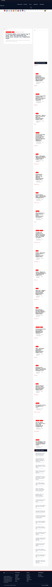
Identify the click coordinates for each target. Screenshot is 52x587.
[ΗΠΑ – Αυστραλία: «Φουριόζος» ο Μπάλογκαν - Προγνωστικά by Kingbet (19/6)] (40, 341)
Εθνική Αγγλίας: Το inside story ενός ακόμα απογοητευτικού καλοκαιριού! (40, 215)
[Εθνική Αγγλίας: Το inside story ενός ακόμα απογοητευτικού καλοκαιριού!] (40, 205)
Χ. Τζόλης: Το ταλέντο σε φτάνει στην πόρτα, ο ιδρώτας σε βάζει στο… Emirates (40, 500)
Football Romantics (29, 579)
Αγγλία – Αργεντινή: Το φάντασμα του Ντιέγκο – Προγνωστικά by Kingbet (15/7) (40, 522)
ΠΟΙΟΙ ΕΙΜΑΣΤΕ (42, 4)
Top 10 (27, 581)
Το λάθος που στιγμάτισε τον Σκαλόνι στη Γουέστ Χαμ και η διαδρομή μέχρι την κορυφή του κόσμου (40, 235)
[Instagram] (47, 1)
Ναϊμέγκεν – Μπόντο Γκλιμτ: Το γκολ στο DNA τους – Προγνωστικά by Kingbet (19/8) (40, 472)
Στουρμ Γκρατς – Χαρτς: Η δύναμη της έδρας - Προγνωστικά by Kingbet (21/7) (41, 196)
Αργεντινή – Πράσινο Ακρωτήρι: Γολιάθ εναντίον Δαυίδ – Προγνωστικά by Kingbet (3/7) (41, 533)
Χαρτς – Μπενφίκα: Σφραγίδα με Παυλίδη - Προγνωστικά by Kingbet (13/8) (41, 158)
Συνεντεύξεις (28, 576)
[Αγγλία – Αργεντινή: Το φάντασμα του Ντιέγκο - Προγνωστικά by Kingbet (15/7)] (40, 245)
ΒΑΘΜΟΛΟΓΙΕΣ (36, 4)
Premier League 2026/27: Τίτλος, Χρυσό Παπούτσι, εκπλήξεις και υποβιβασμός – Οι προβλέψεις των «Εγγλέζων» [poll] (40, 460)
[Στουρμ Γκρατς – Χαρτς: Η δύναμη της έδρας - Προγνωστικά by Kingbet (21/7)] (40, 187)
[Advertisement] (26, 18)
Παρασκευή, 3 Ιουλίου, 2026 (39, 535)
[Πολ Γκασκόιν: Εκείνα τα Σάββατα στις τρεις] (40, 397)
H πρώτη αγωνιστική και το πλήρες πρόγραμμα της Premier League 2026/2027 (41, 331)
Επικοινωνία (40, 574)
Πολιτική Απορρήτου (41, 576)
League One (16, 576)
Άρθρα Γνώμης (29, 577)
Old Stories (28, 578)
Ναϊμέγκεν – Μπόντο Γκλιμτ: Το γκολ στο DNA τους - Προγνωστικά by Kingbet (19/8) (41, 117)
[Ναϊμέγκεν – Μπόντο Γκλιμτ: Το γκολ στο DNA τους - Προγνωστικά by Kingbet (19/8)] (40, 108)
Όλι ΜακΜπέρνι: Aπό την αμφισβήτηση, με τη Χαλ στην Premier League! (41, 443)
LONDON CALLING (19, 4)
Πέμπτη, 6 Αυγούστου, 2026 (39, 491)
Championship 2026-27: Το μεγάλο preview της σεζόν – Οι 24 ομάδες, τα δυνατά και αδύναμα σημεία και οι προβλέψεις (40, 137)
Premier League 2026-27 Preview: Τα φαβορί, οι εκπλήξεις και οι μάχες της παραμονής (41, 98)
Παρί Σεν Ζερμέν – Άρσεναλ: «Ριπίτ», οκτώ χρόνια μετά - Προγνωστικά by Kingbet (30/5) (40, 387)
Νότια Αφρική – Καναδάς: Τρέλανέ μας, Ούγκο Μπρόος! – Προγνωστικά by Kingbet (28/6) (41, 539)
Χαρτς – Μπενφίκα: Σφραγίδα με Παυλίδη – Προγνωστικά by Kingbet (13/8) (40, 484)
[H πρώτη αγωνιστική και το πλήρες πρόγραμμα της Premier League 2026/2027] (40, 321)
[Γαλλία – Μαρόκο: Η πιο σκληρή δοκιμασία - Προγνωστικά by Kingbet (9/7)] (40, 264)
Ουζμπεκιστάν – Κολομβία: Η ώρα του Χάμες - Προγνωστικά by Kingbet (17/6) (41, 369)
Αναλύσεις (28, 575)
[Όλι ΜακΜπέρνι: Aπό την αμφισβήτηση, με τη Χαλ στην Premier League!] (40, 434)
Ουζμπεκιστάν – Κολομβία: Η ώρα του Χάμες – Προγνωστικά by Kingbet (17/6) (41, 556)
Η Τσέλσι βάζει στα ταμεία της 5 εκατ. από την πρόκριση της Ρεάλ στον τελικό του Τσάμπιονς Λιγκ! (18, 36)
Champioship (17, 575)
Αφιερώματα (37, 230)
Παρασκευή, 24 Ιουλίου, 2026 (39, 502)
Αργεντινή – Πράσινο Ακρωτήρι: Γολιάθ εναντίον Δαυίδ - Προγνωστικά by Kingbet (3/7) (41, 292)
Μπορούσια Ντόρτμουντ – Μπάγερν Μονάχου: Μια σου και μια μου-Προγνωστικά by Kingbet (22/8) (40, 78)
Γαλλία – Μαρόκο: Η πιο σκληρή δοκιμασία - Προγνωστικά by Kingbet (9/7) (41, 274)
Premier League (17, 574)
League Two (16, 577)
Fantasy (28, 580)
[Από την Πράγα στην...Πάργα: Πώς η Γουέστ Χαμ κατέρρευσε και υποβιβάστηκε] (40, 415)
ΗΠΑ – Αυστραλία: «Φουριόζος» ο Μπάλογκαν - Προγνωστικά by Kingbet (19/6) (40, 350)
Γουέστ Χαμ (41, 230)
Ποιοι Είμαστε (40, 575)
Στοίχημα (37, 113)
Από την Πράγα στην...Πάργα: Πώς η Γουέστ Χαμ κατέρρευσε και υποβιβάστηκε (40, 424)
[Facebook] (45, 1)
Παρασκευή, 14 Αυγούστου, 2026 (40, 480)
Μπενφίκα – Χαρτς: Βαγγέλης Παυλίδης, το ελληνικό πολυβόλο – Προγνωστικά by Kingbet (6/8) (40, 489)
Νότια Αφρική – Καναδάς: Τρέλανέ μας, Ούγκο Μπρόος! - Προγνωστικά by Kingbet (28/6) (41, 311)
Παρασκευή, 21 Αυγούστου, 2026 (40, 462)
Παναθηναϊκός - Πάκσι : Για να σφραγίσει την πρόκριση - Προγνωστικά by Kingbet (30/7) (39, 177)
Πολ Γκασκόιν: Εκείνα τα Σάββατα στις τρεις (41, 406)
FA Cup (16, 580)
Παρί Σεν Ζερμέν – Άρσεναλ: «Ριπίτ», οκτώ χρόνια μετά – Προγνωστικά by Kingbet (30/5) (40, 561)
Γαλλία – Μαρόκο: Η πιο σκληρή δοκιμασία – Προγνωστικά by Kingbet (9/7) (40, 528)
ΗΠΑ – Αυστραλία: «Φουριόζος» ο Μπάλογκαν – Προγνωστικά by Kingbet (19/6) (41, 550)
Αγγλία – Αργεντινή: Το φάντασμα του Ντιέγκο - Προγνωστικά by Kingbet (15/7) (40, 254)
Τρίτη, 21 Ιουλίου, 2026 (39, 508)
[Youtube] (49, 1)
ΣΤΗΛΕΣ (30, 4)
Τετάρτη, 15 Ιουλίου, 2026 (39, 518)
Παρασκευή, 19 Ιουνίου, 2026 (39, 546)
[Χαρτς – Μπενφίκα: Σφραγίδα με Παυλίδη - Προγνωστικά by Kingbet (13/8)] (40, 148)
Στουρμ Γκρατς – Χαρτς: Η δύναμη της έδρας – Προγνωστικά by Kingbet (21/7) (40, 506)
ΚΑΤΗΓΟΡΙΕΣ (25, 4)
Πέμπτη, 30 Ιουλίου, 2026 (39, 497)
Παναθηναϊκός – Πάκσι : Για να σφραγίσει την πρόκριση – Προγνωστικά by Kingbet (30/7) (40, 495)
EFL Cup (16, 581)
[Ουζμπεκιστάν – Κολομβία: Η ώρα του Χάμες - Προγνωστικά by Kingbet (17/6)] (40, 360)
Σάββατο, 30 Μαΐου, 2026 (39, 563)
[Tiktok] (50, 1)
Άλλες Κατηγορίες (17, 578)
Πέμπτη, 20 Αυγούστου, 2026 (39, 468)
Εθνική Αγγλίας (17, 579)
